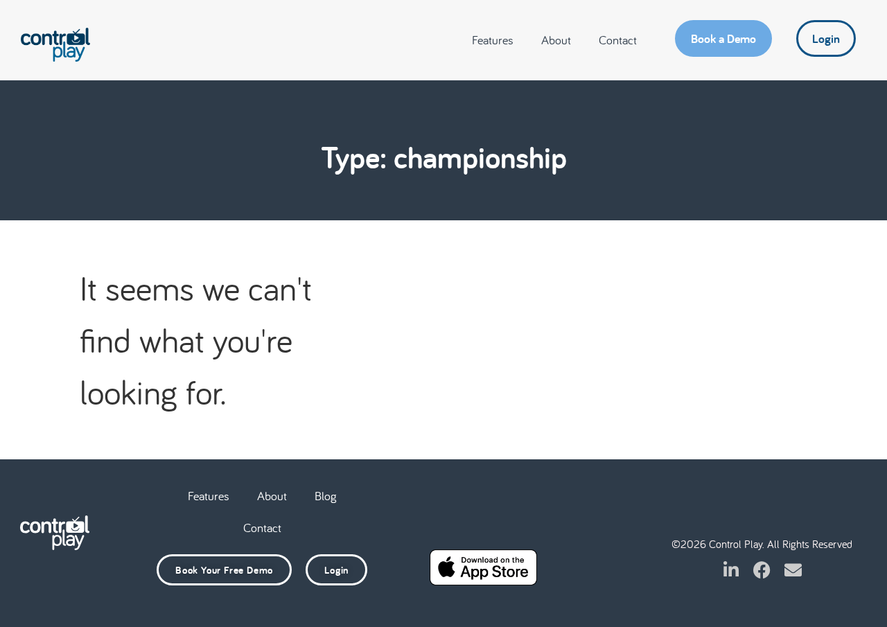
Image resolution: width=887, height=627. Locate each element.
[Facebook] (762, 569)
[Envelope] (793, 569)
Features (492, 40)
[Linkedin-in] (730, 569)
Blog (326, 496)
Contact (618, 40)
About (556, 40)
